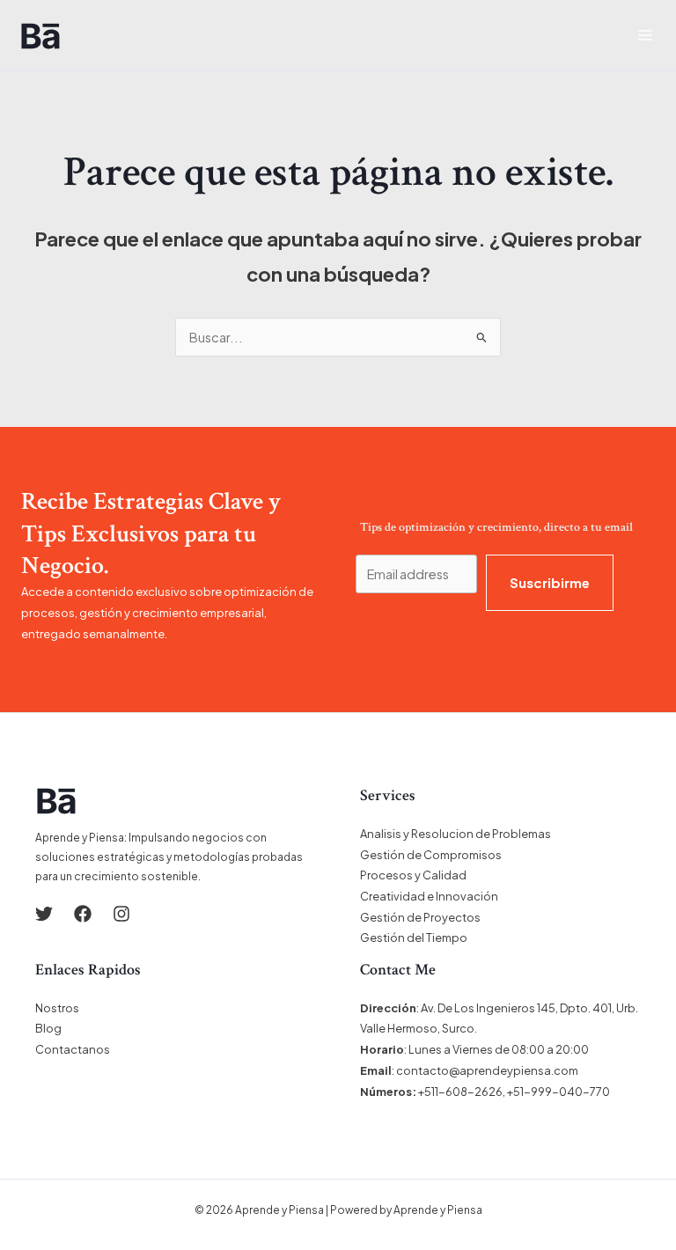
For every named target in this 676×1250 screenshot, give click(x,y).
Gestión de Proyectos (420, 917)
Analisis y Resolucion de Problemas (455, 834)
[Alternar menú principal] (645, 35)
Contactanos (72, 1049)
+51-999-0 (537, 1092)
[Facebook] (83, 914)
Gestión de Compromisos (431, 855)
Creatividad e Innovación (429, 896)
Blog (48, 1028)
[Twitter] (44, 914)
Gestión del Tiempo (413, 937)
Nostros (57, 1008)
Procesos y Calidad (413, 875)
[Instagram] (121, 914)
